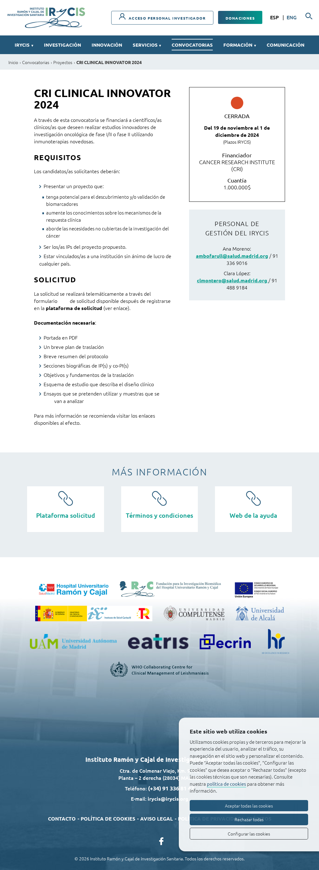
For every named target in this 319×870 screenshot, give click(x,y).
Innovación (107, 45)
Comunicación (285, 45)
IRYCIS (24, 45)
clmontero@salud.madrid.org (233, 280)
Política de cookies (108, 818)
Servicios (147, 45)
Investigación (62, 45)
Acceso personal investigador (166, 18)
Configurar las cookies (249, 834)
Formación (239, 45)
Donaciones (240, 18)
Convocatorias (192, 45)
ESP (275, 17)
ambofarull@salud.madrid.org (232, 255)
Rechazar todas (249, 819)
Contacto (62, 818)
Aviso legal (156, 818)
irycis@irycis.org (168, 798)
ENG (292, 17)
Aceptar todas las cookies (249, 806)
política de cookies (226, 784)
